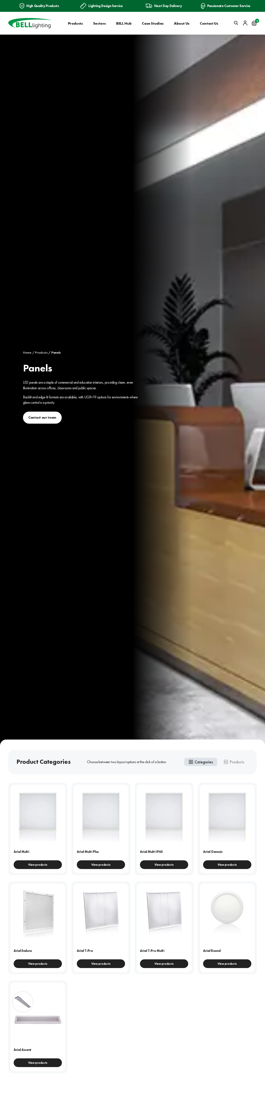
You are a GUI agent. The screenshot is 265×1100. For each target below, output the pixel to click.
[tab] (200, 762)
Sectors (99, 23)
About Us (181, 23)
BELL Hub (123, 23)
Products (75, 23)
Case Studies (153, 23)
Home (27, 353)
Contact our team (42, 417)
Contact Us (209, 23)
